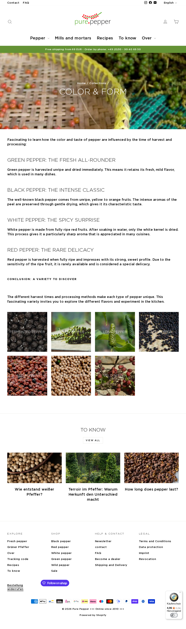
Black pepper (61, 541)
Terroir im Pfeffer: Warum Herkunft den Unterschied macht (93, 494)
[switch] (174, 615)
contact (101, 547)
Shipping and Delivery (111, 565)
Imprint (144, 553)
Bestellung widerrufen (15, 587)
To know (127, 38)
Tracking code (18, 559)
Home (81, 83)
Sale (54, 570)
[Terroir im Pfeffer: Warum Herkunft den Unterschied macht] (93, 468)
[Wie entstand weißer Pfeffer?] (34, 468)
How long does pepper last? (151, 489)
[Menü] (180, 593)
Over (147, 38)
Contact (13, 2)
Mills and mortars (73, 38)
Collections (97, 83)
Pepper (38, 38)
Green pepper (61, 559)
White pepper (61, 553)
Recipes (105, 38)
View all (93, 440)
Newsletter (103, 541)
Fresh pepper (17, 541)
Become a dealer (107, 559)
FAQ (26, 2)
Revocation (147, 559)
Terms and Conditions (155, 541)
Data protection (151, 547)
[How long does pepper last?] (151, 468)
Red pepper (60, 547)
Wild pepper (60, 565)
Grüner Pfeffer (18, 547)
